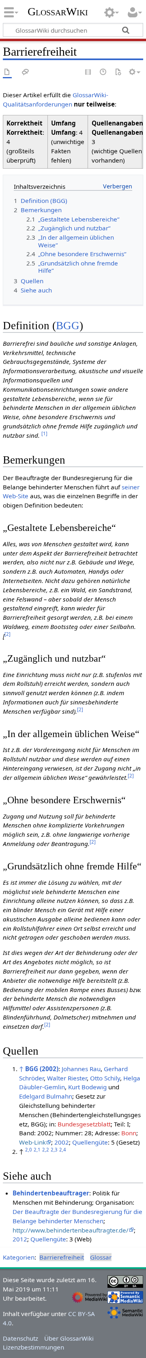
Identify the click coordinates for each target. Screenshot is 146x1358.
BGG (67, 326)
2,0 (28, 1150)
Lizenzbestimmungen (33, 1347)
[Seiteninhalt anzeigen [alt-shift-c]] (7, 72)
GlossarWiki (58, 11)
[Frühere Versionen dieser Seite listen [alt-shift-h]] (103, 72)
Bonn (128, 1133)
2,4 (62, 1150)
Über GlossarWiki (69, 1338)
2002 (61, 1142)
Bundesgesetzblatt (84, 1124)
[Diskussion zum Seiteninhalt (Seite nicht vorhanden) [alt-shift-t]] (25, 72)
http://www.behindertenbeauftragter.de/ (71, 1230)
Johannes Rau (81, 1069)
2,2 (45, 1150)
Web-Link (32, 1142)
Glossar (101, 1257)
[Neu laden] (118, 72)
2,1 (37, 1150)
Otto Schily (105, 1078)
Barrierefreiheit (61, 1257)
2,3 (54, 1150)
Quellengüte (90, 1142)
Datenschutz (20, 1338)
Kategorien (18, 1257)
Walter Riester (67, 1078)
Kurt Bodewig (87, 1087)
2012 (20, 1239)
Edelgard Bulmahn (45, 1096)
